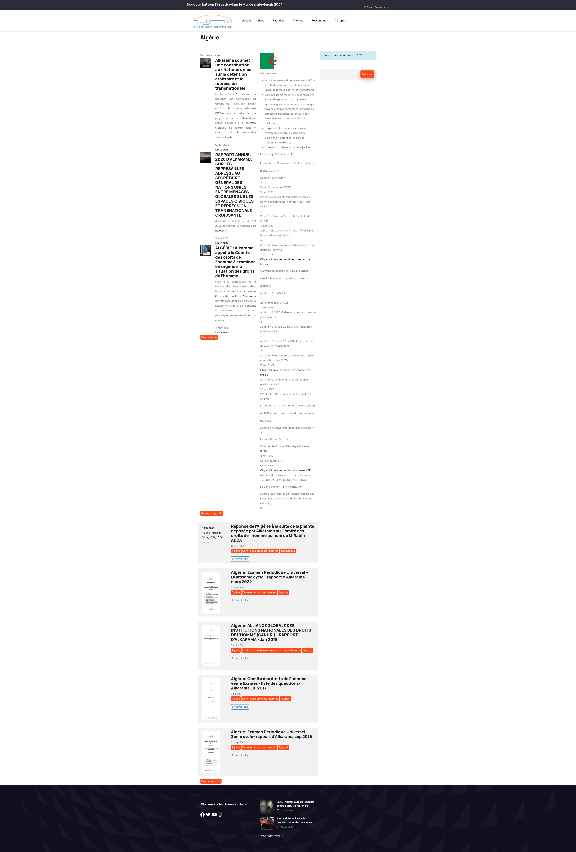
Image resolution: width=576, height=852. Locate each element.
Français (378, 7)
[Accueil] (212, 21)
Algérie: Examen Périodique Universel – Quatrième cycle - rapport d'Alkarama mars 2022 (269, 576)
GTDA (219, 113)
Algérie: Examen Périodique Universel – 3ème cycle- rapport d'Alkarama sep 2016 (271, 734)
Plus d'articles (209, 337)
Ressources (319, 20)
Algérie (236, 550)
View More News (270, 835)
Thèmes (298, 20)
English (370, 7)
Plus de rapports (211, 781)
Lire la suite (222, 149)
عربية (386, 7)
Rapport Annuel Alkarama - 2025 (343, 55)
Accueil (247, 20)
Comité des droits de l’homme (234, 296)
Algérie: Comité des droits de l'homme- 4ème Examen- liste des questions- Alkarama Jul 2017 (269, 683)
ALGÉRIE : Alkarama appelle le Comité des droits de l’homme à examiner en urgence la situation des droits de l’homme (235, 261)
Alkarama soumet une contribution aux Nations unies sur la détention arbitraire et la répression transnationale (233, 74)
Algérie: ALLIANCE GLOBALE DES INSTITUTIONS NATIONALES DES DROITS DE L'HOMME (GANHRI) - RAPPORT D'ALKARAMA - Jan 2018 (271, 632)
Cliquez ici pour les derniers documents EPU (286, 470)
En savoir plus (240, 559)
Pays (261, 20)
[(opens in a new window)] (202, 815)
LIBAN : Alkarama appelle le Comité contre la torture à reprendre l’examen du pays (295, 805)
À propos (340, 20)
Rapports (278, 20)
